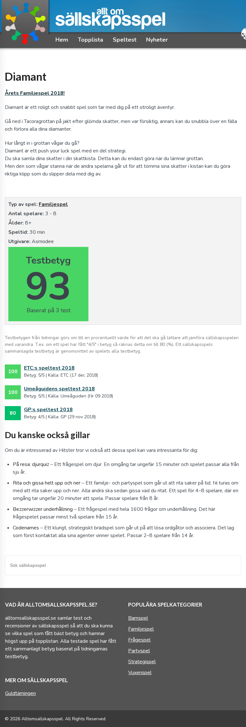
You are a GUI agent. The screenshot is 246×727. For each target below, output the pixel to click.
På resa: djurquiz (31, 464)
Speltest (124, 40)
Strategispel (142, 661)
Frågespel (139, 639)
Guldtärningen (20, 693)
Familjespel (53, 204)
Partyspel (139, 650)
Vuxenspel (140, 672)
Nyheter (157, 40)
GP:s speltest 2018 (48, 409)
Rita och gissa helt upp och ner (46, 482)
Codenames (26, 527)
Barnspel (138, 618)
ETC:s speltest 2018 (49, 368)
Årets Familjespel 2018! (35, 93)
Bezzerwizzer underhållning (43, 509)
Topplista (90, 40)
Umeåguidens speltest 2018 (59, 388)
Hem (61, 40)
